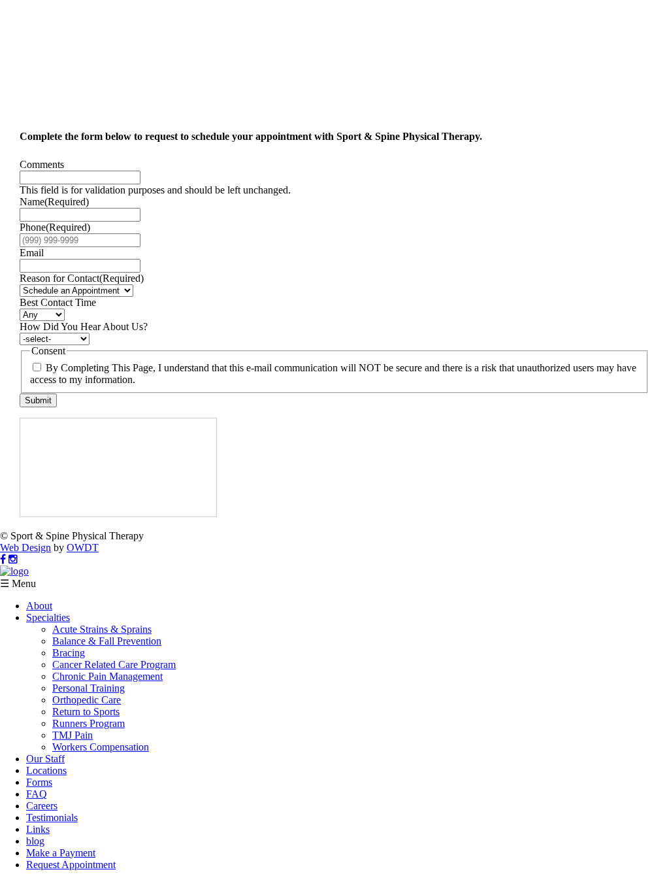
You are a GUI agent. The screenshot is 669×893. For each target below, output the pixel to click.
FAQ (36, 794)
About (39, 605)
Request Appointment (71, 864)
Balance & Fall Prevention (106, 641)
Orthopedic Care (86, 699)
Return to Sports (86, 711)
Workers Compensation (100, 746)
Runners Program (88, 723)
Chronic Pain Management (107, 676)
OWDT (83, 547)
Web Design (25, 547)
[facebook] (3, 559)
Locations (46, 770)
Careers (41, 805)
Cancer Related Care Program (114, 664)
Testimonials (52, 817)
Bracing (68, 652)
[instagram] (13, 559)
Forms (39, 782)
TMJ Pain (72, 735)
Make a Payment (60, 852)
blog (35, 841)
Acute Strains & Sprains (102, 629)
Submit (38, 400)
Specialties (48, 617)
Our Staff (45, 758)
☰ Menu (18, 583)
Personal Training (88, 688)
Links (38, 829)
